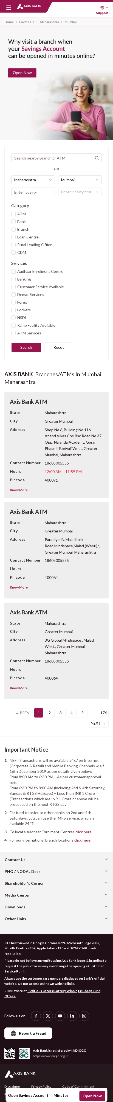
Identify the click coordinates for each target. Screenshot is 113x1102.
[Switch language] (104, 8)
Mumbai (70, 22)
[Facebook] (36, 1016)
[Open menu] (8, 7)
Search (26, 347)
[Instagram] (84, 1016)
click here (83, 831)
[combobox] (33, 179)
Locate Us (26, 22)
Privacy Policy (41, 1086)
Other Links (15, 918)
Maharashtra (49, 22)
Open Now (92, 1095)
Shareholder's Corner (24, 883)
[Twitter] (48, 1016)
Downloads (15, 907)
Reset (58, 347)
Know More (19, 490)
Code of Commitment (78, 1086)
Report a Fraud (32, 1033)
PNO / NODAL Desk (23, 871)
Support (102, 13)
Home (9, 22)
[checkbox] (13, 214)
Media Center (17, 895)
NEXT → (98, 723)
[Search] (97, 158)
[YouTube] (60, 1016)
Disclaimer (12, 1086)
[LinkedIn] (72, 1016)
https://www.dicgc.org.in (50, 1056)
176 (103, 712)
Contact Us (15, 859)
